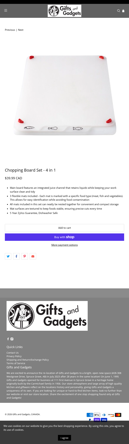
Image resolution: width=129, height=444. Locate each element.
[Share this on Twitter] (8, 256)
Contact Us (13, 352)
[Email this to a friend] (33, 256)
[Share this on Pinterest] (25, 256)
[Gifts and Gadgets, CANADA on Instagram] (11, 339)
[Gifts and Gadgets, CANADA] (64, 11)
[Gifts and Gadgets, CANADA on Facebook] (8, 339)
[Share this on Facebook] (16, 256)
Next (20, 29)
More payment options (64, 244)
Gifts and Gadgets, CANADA (26, 414)
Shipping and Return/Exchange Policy (28, 359)
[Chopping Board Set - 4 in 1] (64, 98)
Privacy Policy (14, 356)
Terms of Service (16, 363)
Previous (10, 29)
